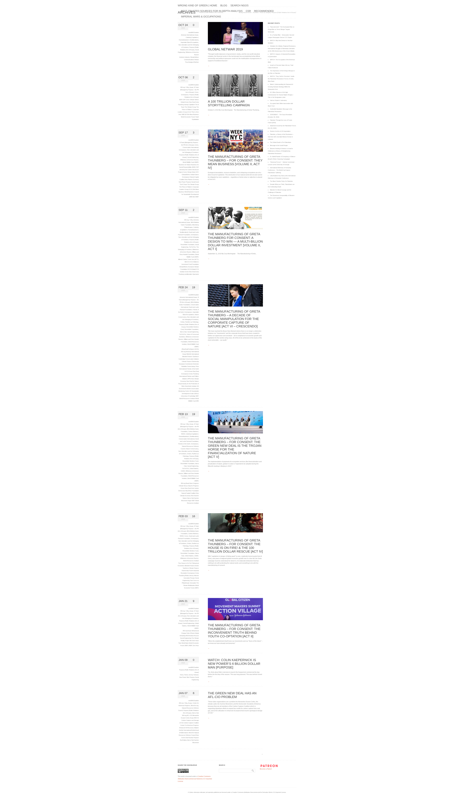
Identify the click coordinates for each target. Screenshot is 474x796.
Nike (188, 677)
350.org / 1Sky (184, 87)
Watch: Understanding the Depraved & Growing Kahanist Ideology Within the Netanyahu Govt (280, 87)
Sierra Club (183, 332)
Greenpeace (185, 94)
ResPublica (183, 740)
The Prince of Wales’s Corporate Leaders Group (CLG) (188, 109)
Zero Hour (196, 645)
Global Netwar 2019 (225, 49)
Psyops (192, 578)
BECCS (187, 262)
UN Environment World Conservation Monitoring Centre (188, 388)
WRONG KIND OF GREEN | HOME (197, 5)
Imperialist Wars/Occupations (189, 42)
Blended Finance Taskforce (190, 356)
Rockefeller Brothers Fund (190, 461)
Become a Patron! (266, 769)
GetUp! (181, 730)
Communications (189, 59)
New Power (182, 182)
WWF (197, 197)
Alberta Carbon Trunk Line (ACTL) (188, 259)
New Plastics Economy (192, 179)
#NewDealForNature (188, 349)
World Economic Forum (188, 117)
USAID (183, 471)
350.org (183, 351)
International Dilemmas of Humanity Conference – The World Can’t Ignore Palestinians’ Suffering (279, 170)
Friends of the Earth (193, 369)
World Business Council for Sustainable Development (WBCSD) (190, 194)
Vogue (190, 500)
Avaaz (196, 35)
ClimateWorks (186, 174)
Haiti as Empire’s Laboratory (278, 100)
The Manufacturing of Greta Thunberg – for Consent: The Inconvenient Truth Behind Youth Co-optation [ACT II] (234, 630)
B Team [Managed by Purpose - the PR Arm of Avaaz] (189, 90)
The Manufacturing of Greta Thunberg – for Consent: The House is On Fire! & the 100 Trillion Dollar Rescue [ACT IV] (235, 545)
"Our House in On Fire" (185, 563)
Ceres (196, 92)
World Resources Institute (187, 398)
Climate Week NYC (193, 172)
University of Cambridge (188, 396)
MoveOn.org (194, 705)
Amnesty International (187, 35)
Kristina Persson (194, 635)
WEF (197, 396)
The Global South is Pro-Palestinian (280, 142)
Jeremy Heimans (193, 675)
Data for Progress (193, 486)
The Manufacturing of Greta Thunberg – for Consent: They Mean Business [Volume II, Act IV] (235, 162)
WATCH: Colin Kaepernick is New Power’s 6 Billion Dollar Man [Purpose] (234, 663)
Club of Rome (190, 633)
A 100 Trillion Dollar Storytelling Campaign (229, 103)
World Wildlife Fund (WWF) (191, 162)
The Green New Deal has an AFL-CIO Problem (232, 695)
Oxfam (182, 322)
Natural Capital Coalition (188, 493)
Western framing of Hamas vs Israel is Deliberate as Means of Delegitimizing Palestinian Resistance (280, 151)
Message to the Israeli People (279, 145)
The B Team (183, 184)
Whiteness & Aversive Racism (189, 159)
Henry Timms (184, 675)
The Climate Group (190, 107)
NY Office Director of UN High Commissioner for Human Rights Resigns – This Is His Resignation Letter (281, 95)
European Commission (186, 364)
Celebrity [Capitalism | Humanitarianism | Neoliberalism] (189, 230)
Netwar (196, 59)
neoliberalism (189, 274)
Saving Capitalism (189, 104)
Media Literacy (189, 575)
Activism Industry (184, 57)
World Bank (185, 643)
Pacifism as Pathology (191, 322)
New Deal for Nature (193, 381)
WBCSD (184, 114)
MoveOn (191, 732)
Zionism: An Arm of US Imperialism (280, 131)
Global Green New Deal (188, 102)
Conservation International (190, 147)
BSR (180, 99)
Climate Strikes (194, 99)
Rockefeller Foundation (187, 244)
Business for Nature (185, 164)
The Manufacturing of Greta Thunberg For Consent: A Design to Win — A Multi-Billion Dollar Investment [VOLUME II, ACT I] (235, 241)
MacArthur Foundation (192, 490)
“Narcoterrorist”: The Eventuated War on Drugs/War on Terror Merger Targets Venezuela (281, 29)
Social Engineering (192, 157)
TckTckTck (192, 247)
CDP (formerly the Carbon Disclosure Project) (188, 169)
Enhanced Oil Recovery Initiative (189, 727)
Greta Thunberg (194, 374)
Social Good (195, 182)
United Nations (194, 468)
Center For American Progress (189, 725)
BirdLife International (193, 354)
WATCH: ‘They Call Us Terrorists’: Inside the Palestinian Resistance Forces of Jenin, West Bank (281, 79)
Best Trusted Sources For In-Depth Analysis (212, 11)
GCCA (190, 269)
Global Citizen (194, 174)
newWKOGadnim (193, 32)
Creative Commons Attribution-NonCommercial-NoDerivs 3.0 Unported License (195, 779)
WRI (197, 401)
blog (223, 5)
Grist (192, 488)
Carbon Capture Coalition (191, 723)
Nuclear (191, 737)
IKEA (187, 635)
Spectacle (196, 274)
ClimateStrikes (194, 57)
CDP (184, 99)
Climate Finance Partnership (190, 361)
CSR (248, 11)
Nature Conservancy (192, 448)
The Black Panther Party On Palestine (281, 181)
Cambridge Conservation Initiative (189, 359)
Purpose (188, 182)
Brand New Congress (192, 483)
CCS (191, 262)
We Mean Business (193, 114)
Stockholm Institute (191, 386)
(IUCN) (196, 349)
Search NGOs (239, 5)
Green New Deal (190, 271)
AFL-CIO (189, 715)
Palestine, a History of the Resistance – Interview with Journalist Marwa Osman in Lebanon (281, 137)
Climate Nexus (183, 486)
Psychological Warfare (192, 62)
